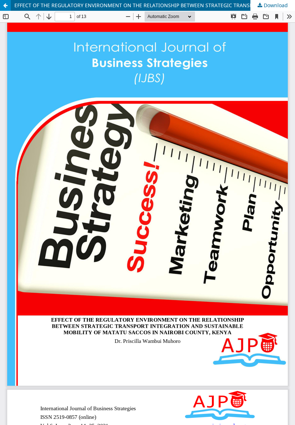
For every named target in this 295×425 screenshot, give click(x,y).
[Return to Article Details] (5, 5)
